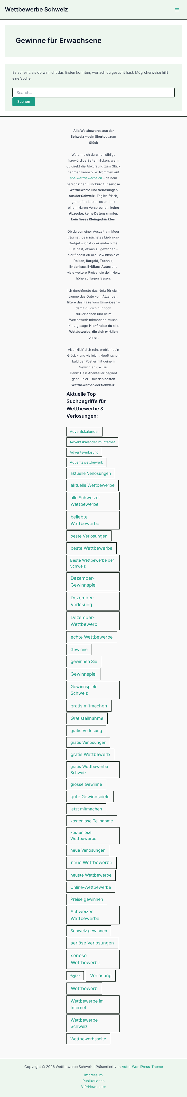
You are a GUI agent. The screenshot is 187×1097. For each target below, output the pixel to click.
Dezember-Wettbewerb (84, 621)
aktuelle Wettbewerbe (92, 485)
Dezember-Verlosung (83, 601)
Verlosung (101, 975)
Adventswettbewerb (86, 462)
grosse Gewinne (86, 784)
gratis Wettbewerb (90, 754)
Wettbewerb (84, 988)
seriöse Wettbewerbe (85, 959)
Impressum (93, 1075)
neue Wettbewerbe (91, 862)
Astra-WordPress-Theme (142, 1067)
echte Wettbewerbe (92, 637)
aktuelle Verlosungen (90, 473)
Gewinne (79, 649)
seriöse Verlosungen (92, 942)
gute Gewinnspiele (90, 796)
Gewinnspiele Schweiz (84, 690)
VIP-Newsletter (93, 1087)
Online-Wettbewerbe (90, 887)
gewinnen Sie (84, 661)
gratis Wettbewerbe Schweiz (89, 769)
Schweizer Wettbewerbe (85, 915)
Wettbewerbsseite (88, 1038)
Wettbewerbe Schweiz (36, 9)
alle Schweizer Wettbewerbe (85, 501)
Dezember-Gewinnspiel (83, 581)
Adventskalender (84, 431)
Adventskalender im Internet (92, 442)
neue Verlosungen (87, 850)
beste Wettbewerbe (91, 548)
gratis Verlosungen (88, 742)
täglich (75, 976)
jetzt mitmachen (86, 808)
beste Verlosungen (88, 535)
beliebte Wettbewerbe (85, 520)
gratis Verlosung (86, 730)
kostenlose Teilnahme (91, 820)
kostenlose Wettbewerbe (83, 835)
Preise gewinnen (86, 899)
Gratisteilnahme (87, 718)
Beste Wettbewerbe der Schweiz (92, 563)
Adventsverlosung (84, 452)
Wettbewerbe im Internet (87, 1004)
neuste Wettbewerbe (91, 875)
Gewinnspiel (83, 674)
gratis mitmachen (89, 705)
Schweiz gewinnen (88, 930)
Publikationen (94, 1081)
